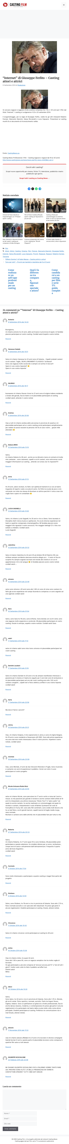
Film (6, 248)
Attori (7, 251)
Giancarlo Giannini (44, 251)
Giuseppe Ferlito (58, 251)
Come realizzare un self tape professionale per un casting (12, 279)
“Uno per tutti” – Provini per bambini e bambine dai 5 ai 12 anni (27, 262)
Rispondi (8, 339)
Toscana (6, 256)
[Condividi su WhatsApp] (36, 188)
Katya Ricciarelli (15, 254)
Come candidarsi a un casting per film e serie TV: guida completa (56, 282)
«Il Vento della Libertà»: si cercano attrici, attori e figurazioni (56, 240)
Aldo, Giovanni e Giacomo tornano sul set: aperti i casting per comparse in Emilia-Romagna (13, 241)
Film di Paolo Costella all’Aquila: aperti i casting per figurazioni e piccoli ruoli (33, 216)
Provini (35, 254)
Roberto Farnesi (58, 254)
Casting (18, 251)
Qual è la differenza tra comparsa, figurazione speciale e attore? (34, 280)
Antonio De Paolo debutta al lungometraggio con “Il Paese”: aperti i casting (12, 216)
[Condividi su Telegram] (40, 188)
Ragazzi (49, 254)
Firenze (34, 251)
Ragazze (42, 254)
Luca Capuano (27, 254)
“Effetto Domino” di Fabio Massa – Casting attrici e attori (25, 259)
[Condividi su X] (32, 188)
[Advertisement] (34, 23)
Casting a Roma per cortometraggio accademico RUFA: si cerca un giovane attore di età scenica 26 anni (55, 217)
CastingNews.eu (13, 153)
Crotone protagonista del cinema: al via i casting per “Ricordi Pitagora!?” (34, 241)
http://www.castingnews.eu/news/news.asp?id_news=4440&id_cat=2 (28, 160)
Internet (5, 254)
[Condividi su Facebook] (29, 188)
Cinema (24, 251)
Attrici (12, 251)
